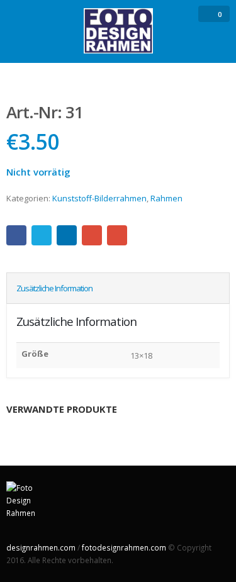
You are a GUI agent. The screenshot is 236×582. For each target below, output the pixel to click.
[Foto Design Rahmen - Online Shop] (118, 30)
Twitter (41, 235)
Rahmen (166, 198)
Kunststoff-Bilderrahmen (99, 198)
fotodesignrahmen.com (124, 547)
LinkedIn (67, 235)
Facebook (16, 235)
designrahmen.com (41, 547)
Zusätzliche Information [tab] (54, 288)
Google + (92, 235)
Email (117, 235)
